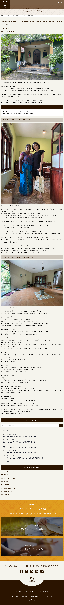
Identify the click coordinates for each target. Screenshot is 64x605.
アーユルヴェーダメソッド (8, 471)
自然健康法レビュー (6, 491)
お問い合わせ (44, 591)
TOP (2, 15)
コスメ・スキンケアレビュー (8, 478)
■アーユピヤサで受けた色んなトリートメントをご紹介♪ (18, 113)
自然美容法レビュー (6, 495)
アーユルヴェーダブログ (9, 15)
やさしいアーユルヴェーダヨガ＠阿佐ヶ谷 (21, 442)
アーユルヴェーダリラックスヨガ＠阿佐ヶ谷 (22, 436)
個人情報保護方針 (36, 596)
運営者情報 (15, 596)
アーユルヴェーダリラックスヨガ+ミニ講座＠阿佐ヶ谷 (25, 458)
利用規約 (24, 596)
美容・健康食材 (5, 484)
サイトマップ (48, 596)
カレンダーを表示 (6, 462)
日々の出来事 (4, 481)
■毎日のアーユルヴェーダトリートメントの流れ (15, 111)
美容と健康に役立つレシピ (8, 488)
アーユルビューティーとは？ (25, 591)
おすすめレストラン (6, 475)
